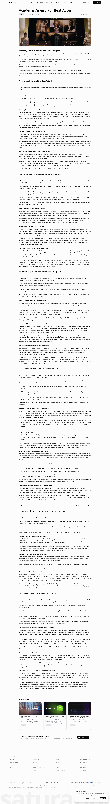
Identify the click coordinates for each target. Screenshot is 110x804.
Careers (58, 762)
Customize (95, 798)
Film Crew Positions (85, 759)
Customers (57, 2)
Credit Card (12, 759)
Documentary (36, 762)
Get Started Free (82, 737)
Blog (57, 756)
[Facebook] (55, 782)
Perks (10, 767)
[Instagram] (49, 782)
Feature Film (36, 754)
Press (57, 767)
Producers (35, 765)
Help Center (59, 773)
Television (35, 756)
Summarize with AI (85, 14)
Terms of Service (78, 782)
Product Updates (60, 770)
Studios (34, 770)
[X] (60, 782)
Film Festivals (83, 767)
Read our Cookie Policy (86, 795)
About (57, 754)
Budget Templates (84, 756)
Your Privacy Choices (96, 782)
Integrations (83, 770)
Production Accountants (39, 767)
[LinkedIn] (52, 782)
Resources (48, 2)
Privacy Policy (86, 782)
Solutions (39, 2)
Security (82, 775)
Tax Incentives (83, 762)
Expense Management (14, 756)
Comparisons (83, 754)
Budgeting (11, 754)
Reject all (88, 798)
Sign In (89, 2)
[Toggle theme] (72, 782)
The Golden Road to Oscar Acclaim (39, 636)
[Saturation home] (14, 2)
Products (31, 2)
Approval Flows (83, 773)
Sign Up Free (97, 2)
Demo (70, 2)
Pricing (65, 2)
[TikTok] (57, 782)
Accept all (102, 798)
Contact (58, 765)
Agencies (35, 773)
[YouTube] (47, 782)
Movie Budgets (83, 765)
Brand (57, 759)
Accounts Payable (13, 762)
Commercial (36, 759)
